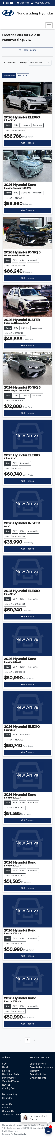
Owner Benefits (38, 1078)
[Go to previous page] (21, 1040)
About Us (7, 1104)
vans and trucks (10, 1081)
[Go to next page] (34, 1040)
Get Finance (27, 143)
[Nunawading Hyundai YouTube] (12, 2)
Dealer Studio (20, 1134)
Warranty (34, 1071)
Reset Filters (9, 76)
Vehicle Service (38, 1064)
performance (9, 1078)
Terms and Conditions (13, 1115)
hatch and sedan (11, 1074)
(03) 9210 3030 (42, 3)
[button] (49, 25)
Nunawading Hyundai (35, 13)
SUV (4, 1064)
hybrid (5, 1067)
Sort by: (23, 63)
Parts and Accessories (41, 1067)
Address (24, 3)
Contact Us (8, 1111)
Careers (6, 1108)
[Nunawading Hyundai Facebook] (4, 2)
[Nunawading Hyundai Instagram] (8, 2)
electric (6, 1071)
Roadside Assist (38, 1074)
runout (6, 1085)
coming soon (9, 1088)
